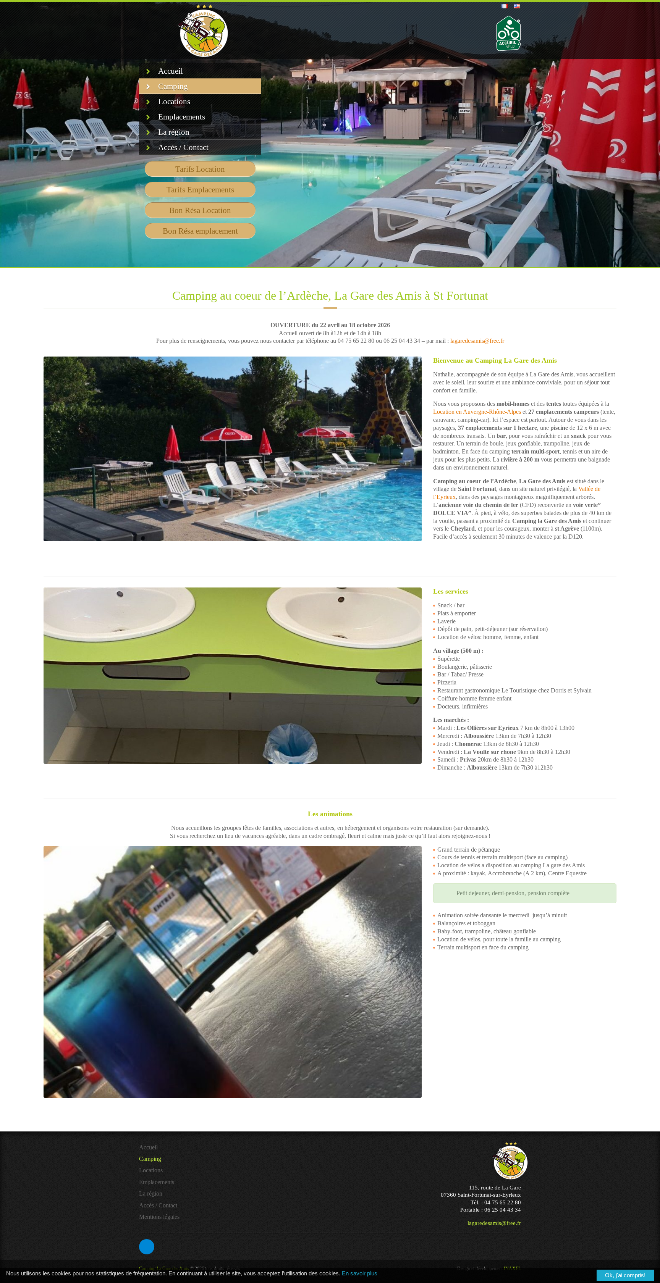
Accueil (170, 71)
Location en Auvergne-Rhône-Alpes (477, 411)
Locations (174, 101)
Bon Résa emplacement (200, 231)
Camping (173, 86)
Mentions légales (159, 1154)
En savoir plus (359, 1273)
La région (173, 132)
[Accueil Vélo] (508, 34)
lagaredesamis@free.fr (477, 340)
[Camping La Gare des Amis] (200, 30)
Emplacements (181, 116)
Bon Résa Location (200, 210)
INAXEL (512, 1205)
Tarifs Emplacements (200, 189)
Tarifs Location (200, 169)
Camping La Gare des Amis (164, 1205)
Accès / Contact (183, 147)
